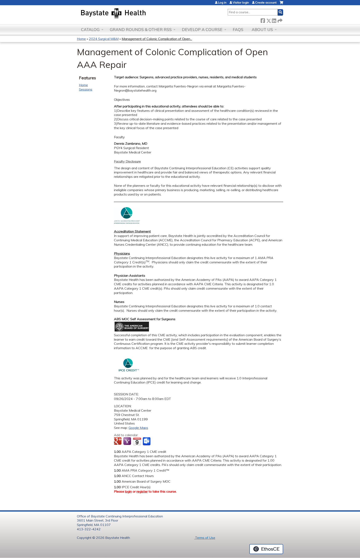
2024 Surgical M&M (104, 39)
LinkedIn (274, 19)
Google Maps (138, 428)
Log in (222, 2)
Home (81, 39)
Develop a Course (202, 29)
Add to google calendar (118, 441)
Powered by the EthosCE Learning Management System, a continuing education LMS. (266, 549)
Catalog (90, 29)
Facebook (263, 19)
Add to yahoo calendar (127, 441)
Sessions (85, 89)
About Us (262, 29)
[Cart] (281, 4)
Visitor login (241, 2)
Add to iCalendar (137, 441)
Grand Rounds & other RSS (141, 29)
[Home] (133, 13)
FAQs (238, 29)
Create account (265, 2)
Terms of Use (204, 538)
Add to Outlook (147, 441)
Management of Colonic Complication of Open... (157, 39)
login (128, 491)
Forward (280, 19)
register (142, 491)
